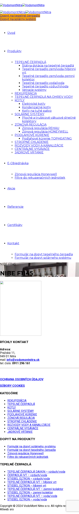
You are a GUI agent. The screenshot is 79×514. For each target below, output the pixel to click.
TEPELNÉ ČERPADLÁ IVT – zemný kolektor (35, 489)
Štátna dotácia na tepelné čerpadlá (48, 65)
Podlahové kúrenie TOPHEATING (47, 138)
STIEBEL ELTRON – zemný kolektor (30, 492)
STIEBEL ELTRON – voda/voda (27, 499)
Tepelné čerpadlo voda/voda (43, 83)
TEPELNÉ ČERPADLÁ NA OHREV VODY (44, 97)
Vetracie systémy (34, 90)
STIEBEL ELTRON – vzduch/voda (28, 478)
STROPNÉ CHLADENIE (32, 142)
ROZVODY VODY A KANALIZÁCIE (39, 145)
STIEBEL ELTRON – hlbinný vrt (26, 485)
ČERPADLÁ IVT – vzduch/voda (27, 475)
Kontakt (13, 243)
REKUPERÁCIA (26, 93)
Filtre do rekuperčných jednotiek (27, 457)
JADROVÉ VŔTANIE (29, 152)
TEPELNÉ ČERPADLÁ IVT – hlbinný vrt (31, 482)
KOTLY (19, 100)
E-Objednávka (17, 163)
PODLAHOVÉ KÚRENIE (32, 135)
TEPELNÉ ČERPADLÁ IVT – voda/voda (32, 496)
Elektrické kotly (33, 104)
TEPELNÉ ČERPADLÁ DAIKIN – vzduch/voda (36, 471)
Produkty (14, 51)
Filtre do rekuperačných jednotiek (40, 177)
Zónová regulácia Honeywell (36, 174)
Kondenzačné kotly (36, 107)
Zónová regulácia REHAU (40, 128)
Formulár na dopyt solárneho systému (43, 257)
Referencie (15, 206)
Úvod (11, 33)
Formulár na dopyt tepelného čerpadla (44, 254)
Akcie (11, 188)
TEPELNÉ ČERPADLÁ (30, 62)
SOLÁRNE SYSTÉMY (29, 114)
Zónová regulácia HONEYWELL (45, 131)
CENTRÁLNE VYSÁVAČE (32, 149)
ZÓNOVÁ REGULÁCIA (30, 124)
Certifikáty (14, 225)
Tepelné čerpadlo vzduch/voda (45, 86)
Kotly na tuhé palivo (37, 110)
